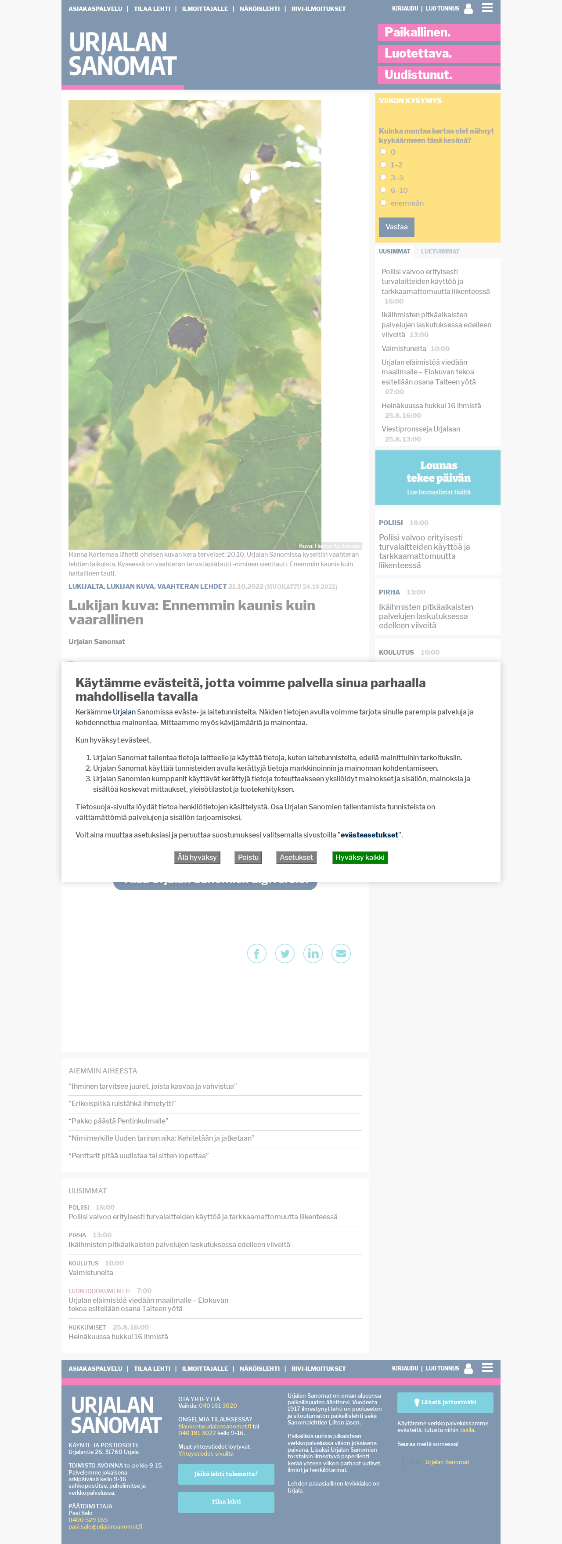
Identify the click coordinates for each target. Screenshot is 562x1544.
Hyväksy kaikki (360, 857)
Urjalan (124, 712)
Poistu (248, 857)
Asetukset (296, 857)
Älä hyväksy (197, 857)
